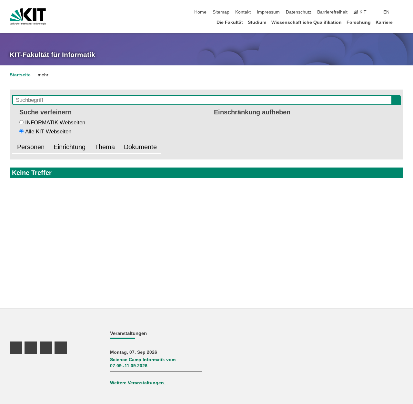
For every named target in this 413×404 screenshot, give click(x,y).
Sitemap (221, 12)
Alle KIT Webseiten (48, 132)
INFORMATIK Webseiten (55, 123)
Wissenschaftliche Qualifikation (306, 22)
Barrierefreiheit (332, 12)
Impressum (268, 12)
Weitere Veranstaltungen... (139, 382)
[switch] (401, 12)
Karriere (384, 22)
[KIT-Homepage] (28, 16)
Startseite (20, 74)
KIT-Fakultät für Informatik (52, 55)
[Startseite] (401, 22)
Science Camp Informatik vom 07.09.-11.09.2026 (143, 362)
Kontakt (243, 12)
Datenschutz (298, 12)
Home (200, 12)
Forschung (359, 22)
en (386, 12)
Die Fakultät (230, 22)
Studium (257, 22)
